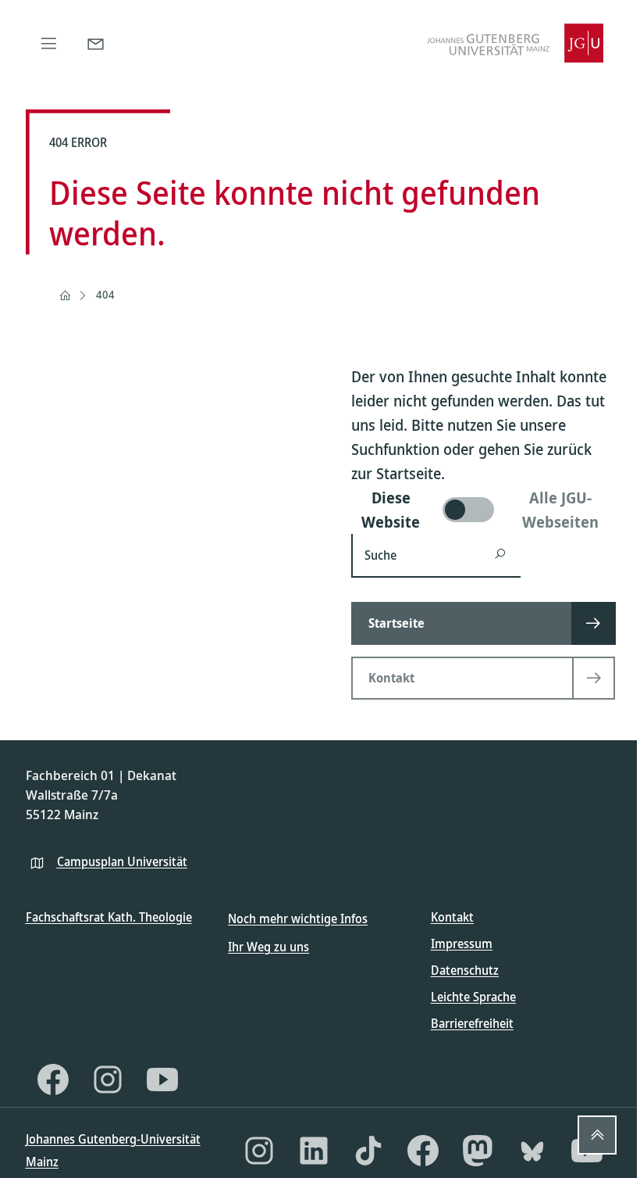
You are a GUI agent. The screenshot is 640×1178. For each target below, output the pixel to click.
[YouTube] (162, 1079)
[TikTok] (368, 1150)
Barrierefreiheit (472, 1023)
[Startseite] (65, 295)
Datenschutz (465, 970)
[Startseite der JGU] (515, 43)
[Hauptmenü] (49, 43)
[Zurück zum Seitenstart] (597, 1135)
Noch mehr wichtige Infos (298, 918)
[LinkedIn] (313, 1150)
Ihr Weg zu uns (268, 946)
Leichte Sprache (473, 996)
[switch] (483, 509)
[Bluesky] (532, 1150)
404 (105, 294)
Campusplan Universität (122, 861)
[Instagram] (107, 1079)
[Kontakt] (96, 43)
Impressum (461, 943)
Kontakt (452, 917)
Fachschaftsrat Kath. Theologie (109, 917)
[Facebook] (53, 1079)
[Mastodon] (477, 1150)
